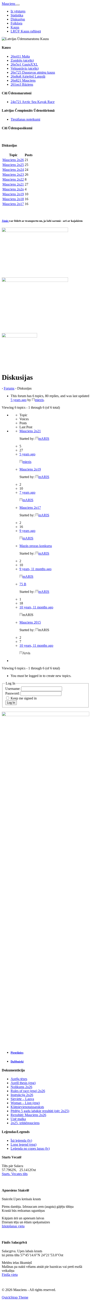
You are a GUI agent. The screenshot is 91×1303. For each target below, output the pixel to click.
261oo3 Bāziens (22, 84)
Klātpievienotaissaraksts (27, 1107)
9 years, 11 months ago (35, 569)
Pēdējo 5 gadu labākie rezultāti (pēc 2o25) (40, 1111)
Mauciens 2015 (30, 622)
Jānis (5, 220)
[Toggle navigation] (18, 5)
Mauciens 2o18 (13, 199)
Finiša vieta (10, 1275)
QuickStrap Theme (15, 1297)
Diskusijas (18, 19)
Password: (13, 693)
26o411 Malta (20, 56)
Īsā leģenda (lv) (21, 1140)
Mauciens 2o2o (13, 189)
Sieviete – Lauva (22, 1099)
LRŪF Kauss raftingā (26, 31)
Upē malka (18, 1119)
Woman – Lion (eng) (25, 1103)
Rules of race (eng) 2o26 (28, 1091)
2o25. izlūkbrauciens (25, 1123)
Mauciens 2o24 (13, 170)
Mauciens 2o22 (13, 179)
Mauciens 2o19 (13, 194)
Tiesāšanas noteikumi (25, 119)
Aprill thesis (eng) (23, 1083)
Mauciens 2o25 (13, 165)
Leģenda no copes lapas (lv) (30, 1148)
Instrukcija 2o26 (22, 1095)
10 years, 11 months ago (36, 607)
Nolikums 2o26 (21, 1087)
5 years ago (19, 400)
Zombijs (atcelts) (22, 60)
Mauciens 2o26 (13, 160)
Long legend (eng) (23, 1144)
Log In (11, 702)
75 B (22, 584)
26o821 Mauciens (23, 80)
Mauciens (9, 4)
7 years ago (27, 492)
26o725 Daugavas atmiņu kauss (33, 72)
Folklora (16, 23)
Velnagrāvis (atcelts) (25, 68)
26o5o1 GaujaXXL (24, 64)
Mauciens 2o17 (13, 204)
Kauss (15, 27)
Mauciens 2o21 (13, 184)
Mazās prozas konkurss (35, 546)
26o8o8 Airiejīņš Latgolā (28, 76)
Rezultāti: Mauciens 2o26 (28, 1115)
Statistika (17, 15)
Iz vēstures (18, 11)
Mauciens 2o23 (13, 174)
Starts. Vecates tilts (15, 1174)
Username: (13, 689)
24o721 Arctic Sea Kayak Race (33, 102)
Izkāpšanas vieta (13, 1226)
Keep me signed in (24, 698)
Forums (9, 388)
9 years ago (27, 531)
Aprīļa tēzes (19, 1079)
